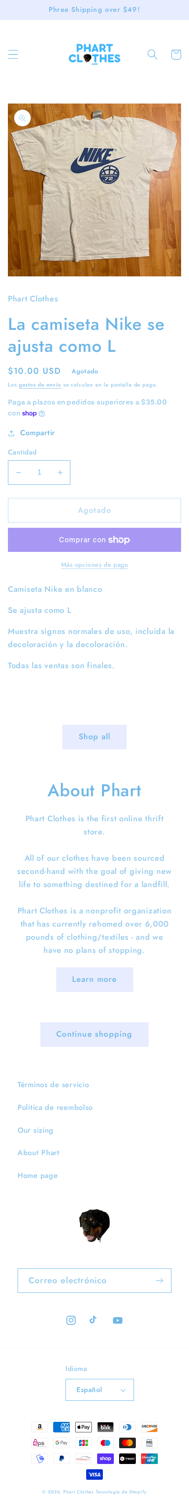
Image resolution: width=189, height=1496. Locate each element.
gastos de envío (40, 385)
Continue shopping (94, 1034)
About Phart (39, 1152)
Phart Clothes (78, 1492)
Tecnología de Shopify (121, 1492)
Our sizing (36, 1130)
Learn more (94, 979)
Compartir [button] (37, 432)
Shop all (95, 736)
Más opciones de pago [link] (94, 564)
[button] (13, 54)
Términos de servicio (53, 1084)
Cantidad (22, 452)
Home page (38, 1175)
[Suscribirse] (159, 1280)
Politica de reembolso (55, 1107)
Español (89, 1390)
